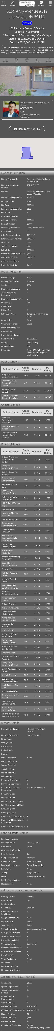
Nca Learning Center (10, 599)
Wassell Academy (9, 664)
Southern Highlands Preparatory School (10, 704)
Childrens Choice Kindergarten (9, 604)
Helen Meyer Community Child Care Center (11, 532)
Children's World (9, 595)
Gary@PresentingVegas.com (30, 114)
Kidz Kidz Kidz (8, 503)
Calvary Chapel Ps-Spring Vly (10, 469)
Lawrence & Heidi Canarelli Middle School (9, 383)
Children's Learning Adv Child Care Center (11, 457)
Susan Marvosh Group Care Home (11, 558)
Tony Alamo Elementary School (10, 376)
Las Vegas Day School (11, 615)
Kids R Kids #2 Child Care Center (10, 492)
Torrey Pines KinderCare (7, 545)
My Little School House (12, 573)
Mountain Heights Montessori (9, 624)
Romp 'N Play (8, 619)
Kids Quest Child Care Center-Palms (11, 578)
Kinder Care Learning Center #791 (11, 551)
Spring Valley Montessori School (10, 652)
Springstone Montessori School (10, 463)
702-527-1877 (33, 185)
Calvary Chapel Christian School (9, 475)
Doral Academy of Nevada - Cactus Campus (9, 433)
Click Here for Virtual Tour (27, 129)
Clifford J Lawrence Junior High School (10, 397)
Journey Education (10, 680)
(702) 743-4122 (25, 117)
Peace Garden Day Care (11, 481)
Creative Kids (7, 563)
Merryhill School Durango (9, 590)
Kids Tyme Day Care (10, 513)
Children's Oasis (9, 641)
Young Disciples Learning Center (9, 610)
